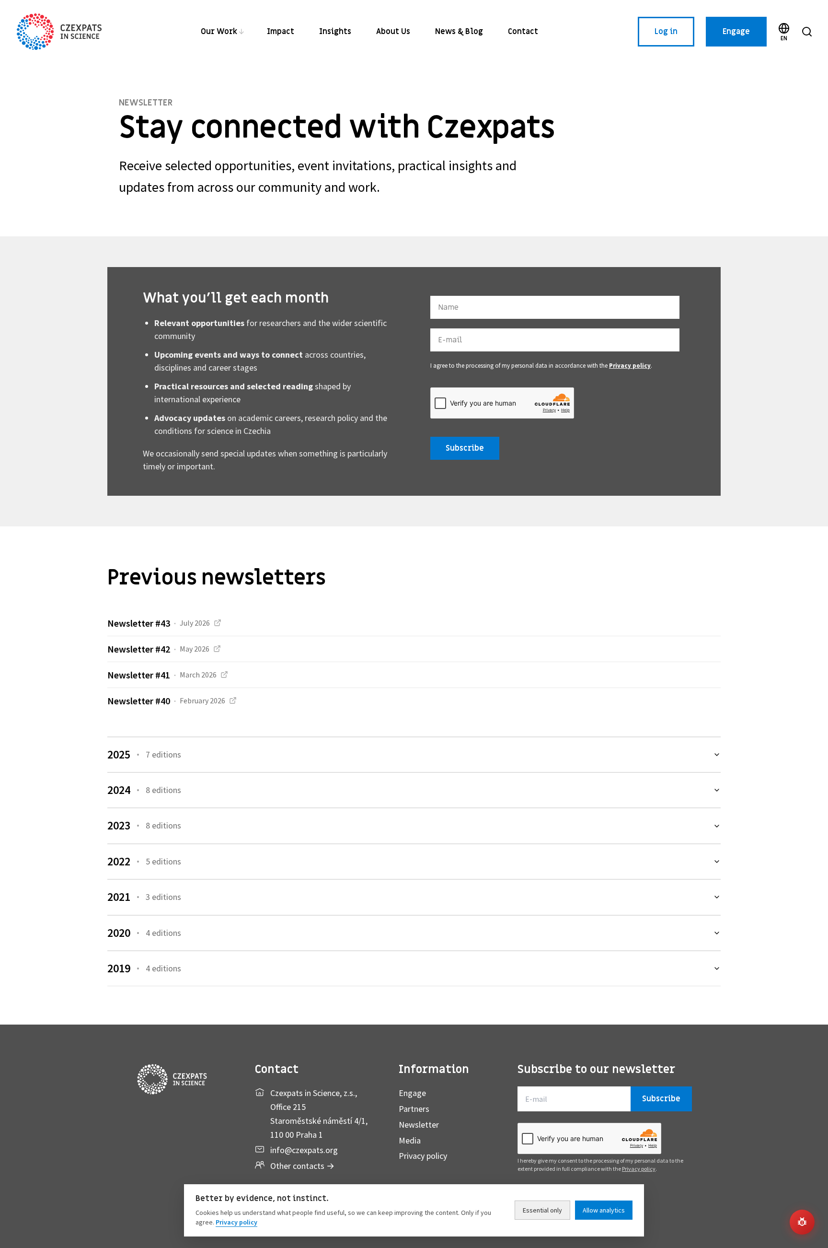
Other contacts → (302, 1165)
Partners (414, 1108)
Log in (666, 31)
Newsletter (419, 1124)
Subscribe (465, 448)
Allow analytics (604, 1210)
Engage (736, 31)
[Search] (807, 31)
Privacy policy (630, 366)
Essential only (542, 1210)
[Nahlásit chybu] (802, 1222)
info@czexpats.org (304, 1149)
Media (410, 1140)
